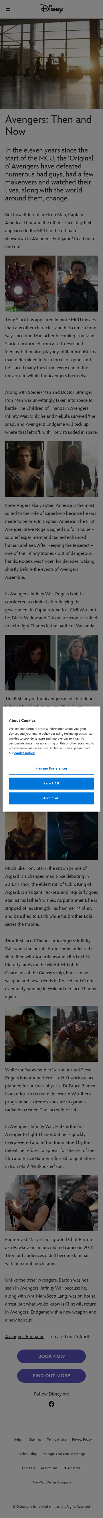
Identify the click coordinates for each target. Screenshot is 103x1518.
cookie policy (24, 753)
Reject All (51, 783)
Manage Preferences (51, 768)
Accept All (51, 798)
